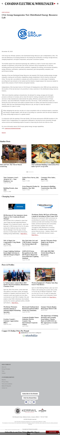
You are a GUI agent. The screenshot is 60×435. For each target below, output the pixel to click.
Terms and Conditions (7, 383)
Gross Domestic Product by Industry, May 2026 (30, 187)
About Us (4, 367)
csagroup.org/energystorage (13, 128)
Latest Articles (5, 12)
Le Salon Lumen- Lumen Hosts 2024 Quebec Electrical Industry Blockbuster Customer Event (16, 284)
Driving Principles (6, 369)
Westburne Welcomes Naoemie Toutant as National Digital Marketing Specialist (12, 309)
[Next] (57, 157)
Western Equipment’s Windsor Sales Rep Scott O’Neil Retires (45, 283)
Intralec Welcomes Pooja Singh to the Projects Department (49, 242)
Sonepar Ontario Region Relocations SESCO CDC (49, 308)
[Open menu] (57, 3)
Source (4, 132)
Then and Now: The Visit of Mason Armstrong (11, 165)
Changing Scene (8, 196)
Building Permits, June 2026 (11, 189)
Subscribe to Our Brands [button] (30, 393)
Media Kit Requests (6, 385)
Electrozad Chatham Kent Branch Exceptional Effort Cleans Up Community (30, 308)
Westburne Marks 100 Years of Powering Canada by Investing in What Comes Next (45, 215)
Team (3, 371)
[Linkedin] (33, 402)
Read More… (24, 233)
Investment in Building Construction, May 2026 (48, 187)
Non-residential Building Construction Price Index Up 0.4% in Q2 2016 (45, 165)
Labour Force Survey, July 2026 (30, 178)
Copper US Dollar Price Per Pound (15, 330)
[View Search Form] (2, 3)
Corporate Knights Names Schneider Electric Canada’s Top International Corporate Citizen (30, 321)
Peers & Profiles (8, 264)
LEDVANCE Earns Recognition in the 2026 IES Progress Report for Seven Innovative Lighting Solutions (30, 254)
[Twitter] (30, 402)
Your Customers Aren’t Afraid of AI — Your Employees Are (11, 179)
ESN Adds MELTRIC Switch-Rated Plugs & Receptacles (48, 253)
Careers (3, 373)
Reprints (4, 379)
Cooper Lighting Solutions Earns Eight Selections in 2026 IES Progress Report (12, 253)
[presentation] (14, 153)
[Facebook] (26, 402)
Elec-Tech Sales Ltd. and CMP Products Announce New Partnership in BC (30, 242)
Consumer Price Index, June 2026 (48, 178)
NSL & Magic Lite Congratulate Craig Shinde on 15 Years (12, 242)
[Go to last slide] (2, 157)
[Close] (59, 431)
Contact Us (4, 388)
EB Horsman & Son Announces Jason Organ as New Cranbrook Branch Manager (15, 217)
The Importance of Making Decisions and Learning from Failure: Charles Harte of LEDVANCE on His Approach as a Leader (49, 319)
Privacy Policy (5, 381)
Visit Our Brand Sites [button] (30, 398)
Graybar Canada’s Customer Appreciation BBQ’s (11, 321)
